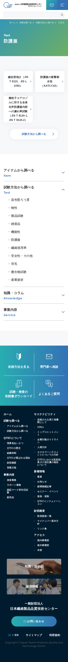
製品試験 (17, 216)
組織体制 (11, 453)
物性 (14, 207)
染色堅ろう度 (20, 199)
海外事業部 (43, 545)
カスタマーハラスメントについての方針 (48, 453)
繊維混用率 (19, 247)
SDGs (40, 427)
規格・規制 (43, 496)
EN (16, 635)
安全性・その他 (22, 256)
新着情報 (39, 471)
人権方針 (42, 447)
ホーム (8, 414)
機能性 (15, 232)
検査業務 (11, 480)
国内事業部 (43, 540)
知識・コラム (34, 566)
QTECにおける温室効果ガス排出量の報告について (49, 462)
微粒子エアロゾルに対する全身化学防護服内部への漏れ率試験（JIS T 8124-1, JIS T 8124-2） (18, 109)
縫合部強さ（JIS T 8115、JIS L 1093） (18, 81)
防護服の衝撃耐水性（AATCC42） (49, 81)
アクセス (39, 535)
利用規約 (54, 635)
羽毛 (14, 264)
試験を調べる (12, 420)
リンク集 (42, 528)
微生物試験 (19, 272)
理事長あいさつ (15, 443)
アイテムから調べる (17, 426)
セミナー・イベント (48, 491)
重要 (39, 476)
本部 (39, 550)
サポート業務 (14, 485)
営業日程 (11, 467)
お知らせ (42, 481)
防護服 (15, 239)
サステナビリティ (45, 414)
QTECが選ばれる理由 (18, 458)
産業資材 (17, 279)
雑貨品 (15, 224)
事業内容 (9, 474)
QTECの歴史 (14, 448)
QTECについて (13, 438)
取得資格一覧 (44, 516)
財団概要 (11, 462)
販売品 (10, 497)
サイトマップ (34, 635)
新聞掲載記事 (44, 486)
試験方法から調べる (17, 431)
